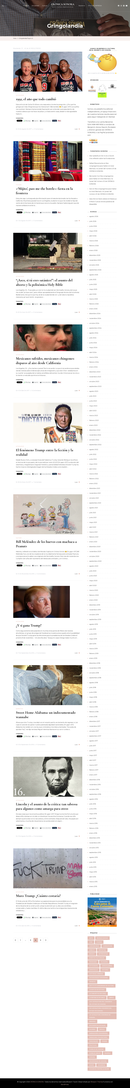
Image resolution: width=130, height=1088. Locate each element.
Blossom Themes (97, 1082)
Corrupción (107, 946)
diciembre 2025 (94, 255)
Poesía (104, 1041)
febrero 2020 (94, 595)
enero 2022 (93, 483)
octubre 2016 (94, 789)
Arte (91, 938)
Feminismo (93, 962)
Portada (26, 5)
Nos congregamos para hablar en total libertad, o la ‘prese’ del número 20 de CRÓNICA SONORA (103, 191)
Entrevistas (103, 954)
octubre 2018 (94, 673)
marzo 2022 (93, 474)
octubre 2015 (94, 848)
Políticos (92, 1045)
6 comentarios (36, 391)
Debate (92, 950)
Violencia (101, 1065)
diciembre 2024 (94, 313)
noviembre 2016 (95, 784)
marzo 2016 (93, 823)
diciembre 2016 (94, 780)
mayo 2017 (93, 755)
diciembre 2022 (94, 430)
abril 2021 (92, 527)
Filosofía (104, 962)
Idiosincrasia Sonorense (98, 977)
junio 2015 (92, 867)
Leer (76, 129)
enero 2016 (93, 833)
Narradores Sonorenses (98, 1033)
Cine (90, 942)
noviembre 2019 (95, 610)
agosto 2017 (93, 741)
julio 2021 (92, 512)
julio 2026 (92, 221)
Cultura (44, 5)
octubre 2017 (94, 731)
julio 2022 (92, 454)
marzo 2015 (93, 882)
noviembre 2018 (95, 668)
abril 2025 (92, 294)
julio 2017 (92, 746)
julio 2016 (92, 804)
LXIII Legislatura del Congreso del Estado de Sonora (100, 1003)
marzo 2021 (93, 532)
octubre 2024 (94, 323)
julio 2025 (92, 279)
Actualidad (35, 5)
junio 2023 (93, 401)
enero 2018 (93, 716)
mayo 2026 (93, 231)
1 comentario (37, 482)
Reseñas (108, 1053)
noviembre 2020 (95, 551)
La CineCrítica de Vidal (97, 993)
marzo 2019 (93, 648)
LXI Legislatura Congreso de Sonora (100, 1016)
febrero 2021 (93, 537)
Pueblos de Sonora (96, 1049)
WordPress (65, 1084)
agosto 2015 (93, 857)
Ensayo (92, 954)
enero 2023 (93, 425)
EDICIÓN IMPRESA (95, 5)
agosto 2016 (93, 799)
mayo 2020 (93, 580)
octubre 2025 (94, 265)
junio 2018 (93, 692)
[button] (92, 89)
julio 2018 (92, 687)
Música (102, 1029)
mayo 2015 (93, 872)
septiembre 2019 (95, 619)
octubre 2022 (94, 440)
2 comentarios (37, 836)
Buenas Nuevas (102, 938)
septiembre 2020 (95, 561)
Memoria (92, 1021)
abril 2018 (92, 702)
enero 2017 (93, 775)
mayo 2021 (93, 522)
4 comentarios (41, 574)
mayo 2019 (93, 639)
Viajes (91, 1065)
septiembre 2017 (95, 736)
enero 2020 (93, 600)
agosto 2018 (93, 682)
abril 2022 (92, 469)
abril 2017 (92, 760)
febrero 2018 (93, 712)
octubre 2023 (94, 381)
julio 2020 (92, 571)
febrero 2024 (94, 362)
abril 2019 (92, 644)
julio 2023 (92, 396)
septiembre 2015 (95, 852)
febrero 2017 (93, 770)
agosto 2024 (93, 333)
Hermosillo (93, 969)
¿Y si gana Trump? (28, 625)
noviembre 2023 (95, 377)
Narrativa (82, 5)
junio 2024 (93, 343)
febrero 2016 (93, 828)
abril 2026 (92, 236)
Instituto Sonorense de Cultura (101, 985)
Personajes (93, 1041)
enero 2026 (93, 250)
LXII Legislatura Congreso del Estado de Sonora (100, 1009)
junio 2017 (92, 750)
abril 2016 (92, 818)
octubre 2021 (94, 498)
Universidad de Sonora (97, 1061)
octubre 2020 (94, 556)
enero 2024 (93, 367)
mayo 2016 (93, 814)
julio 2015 (92, 862)
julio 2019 (92, 629)
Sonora (92, 1057)
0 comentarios (38, 129)
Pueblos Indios (94, 1053)
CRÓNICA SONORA (62, 4)
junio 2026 (93, 226)
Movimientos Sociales (97, 1025)
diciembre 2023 (94, 372)
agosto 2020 (93, 566)
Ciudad (99, 942)
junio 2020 (93, 576)
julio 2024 (92, 338)
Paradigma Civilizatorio (98, 1037)
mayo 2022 (93, 464)
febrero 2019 (93, 653)
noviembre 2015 (95, 843)
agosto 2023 (93, 391)
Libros (111, 997)
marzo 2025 (93, 299)
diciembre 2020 (94, 546)
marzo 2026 (93, 241)
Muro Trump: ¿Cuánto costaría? (38, 896)
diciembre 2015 (94, 838)
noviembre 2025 (95, 260)
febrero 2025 (94, 304)
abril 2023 (92, 410)
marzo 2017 (93, 765)
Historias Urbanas (96, 973)
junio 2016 (92, 809)
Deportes (102, 950)
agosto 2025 (93, 275)
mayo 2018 (93, 697)
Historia (105, 969)
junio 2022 (93, 459)
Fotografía (93, 965)
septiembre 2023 (95, 386)
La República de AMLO (97, 997)
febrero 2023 (94, 420)
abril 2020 (93, 585)
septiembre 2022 (95, 444)
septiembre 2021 (95, 503)
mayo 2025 (93, 289)
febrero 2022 (94, 478)
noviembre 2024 (95, 318)
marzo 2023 (93, 415)
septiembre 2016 (95, 794)
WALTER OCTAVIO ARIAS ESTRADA (102, 199)
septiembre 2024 (95, 328)
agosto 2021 (93, 508)
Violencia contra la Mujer (99, 1069)
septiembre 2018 (95, 678)
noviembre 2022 (95, 435)
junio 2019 (92, 634)
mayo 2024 (93, 347)
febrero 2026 (94, 245)
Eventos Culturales (96, 958)
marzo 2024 (93, 357)
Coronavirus (94, 946)
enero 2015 (93, 886)
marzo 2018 (93, 707)
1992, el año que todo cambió (36, 99)
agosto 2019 (93, 624)
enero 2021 (93, 542)
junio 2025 (93, 284)
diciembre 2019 (94, 605)
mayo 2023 (93, 406)
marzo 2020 (93, 590)
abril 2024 (92, 352)
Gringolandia (107, 965)
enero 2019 (93, 658)
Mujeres (92, 1029)
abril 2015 (92, 877)
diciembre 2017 (94, 721)
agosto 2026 (93, 216)
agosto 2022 (93, 449)
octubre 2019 (94, 614)
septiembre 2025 (95, 270)
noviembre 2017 (95, 726)
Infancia (92, 981)
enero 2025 (93, 309)
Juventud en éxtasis (96, 989)
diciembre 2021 (94, 488)
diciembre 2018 (94, 663)
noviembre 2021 (95, 493)
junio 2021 (92, 517)
